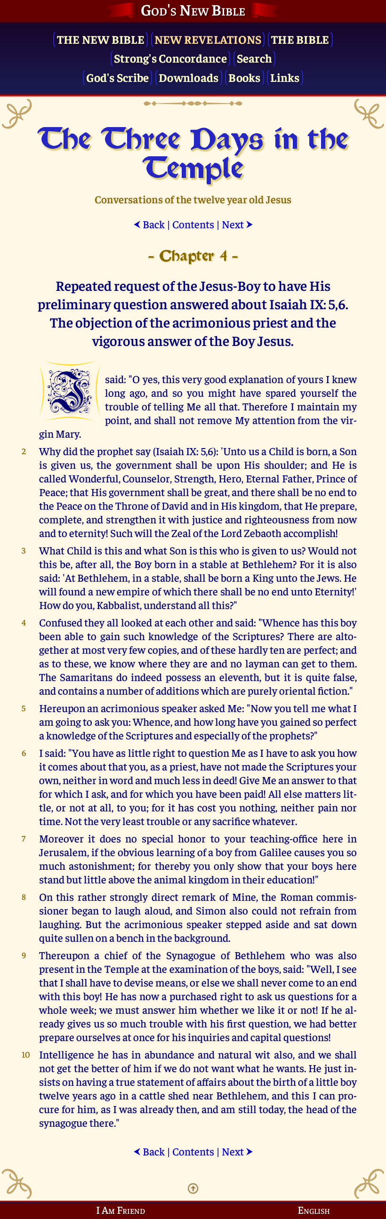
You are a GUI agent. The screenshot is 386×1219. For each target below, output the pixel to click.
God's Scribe (117, 77)
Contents (193, 224)
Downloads (188, 77)
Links (284, 77)
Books (244, 77)
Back (149, 224)
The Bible (300, 39)
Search (255, 57)
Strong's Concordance (170, 57)
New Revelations (208, 39)
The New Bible (101, 39)
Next (237, 224)
